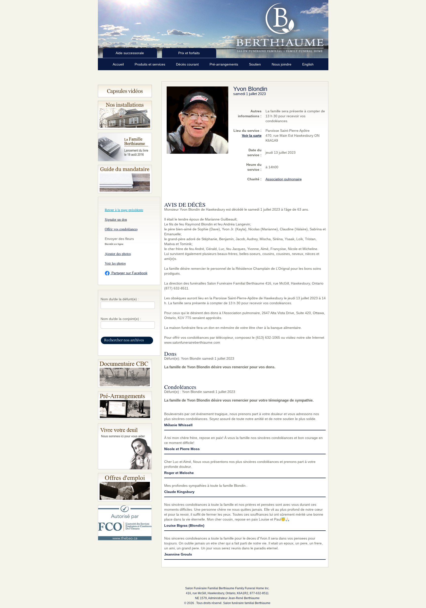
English (308, 64)
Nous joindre (282, 64)
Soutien (255, 64)
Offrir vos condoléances (121, 229)
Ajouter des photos (118, 253)
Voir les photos (115, 263)
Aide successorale (130, 53)
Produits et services (150, 64)
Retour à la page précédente (124, 209)
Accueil (119, 64)
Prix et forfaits (189, 53)
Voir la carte (252, 135)
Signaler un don (116, 219)
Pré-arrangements (224, 64)
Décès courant (188, 64)
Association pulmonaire (284, 179)
